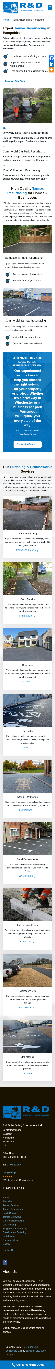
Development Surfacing (14, 1232)
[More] (51, 69)
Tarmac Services (11, 1205)
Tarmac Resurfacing (13, 1209)
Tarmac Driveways (12, 1217)
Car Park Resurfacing (13, 1221)
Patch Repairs (10, 1213)
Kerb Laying (9, 1236)
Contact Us (8, 1250)
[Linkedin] (51, 64)
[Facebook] (51, 58)
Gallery (6, 1244)
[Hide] (54, 75)
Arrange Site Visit (15, 81)
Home (6, 1197)
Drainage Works (11, 1240)
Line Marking (9, 1224)
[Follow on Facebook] (5, 1262)
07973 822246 (13, 1164)
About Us (7, 1201)
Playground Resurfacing (15, 1228)
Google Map (9, 1172)
